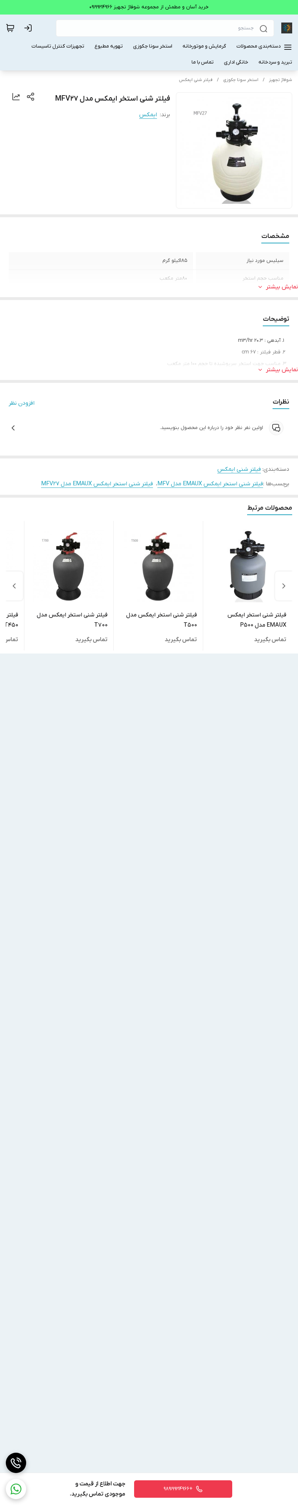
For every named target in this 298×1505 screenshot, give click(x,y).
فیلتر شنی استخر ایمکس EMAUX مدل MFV (210, 483)
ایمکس (148, 114)
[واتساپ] (16, 1489)
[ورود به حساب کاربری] (29, 28)
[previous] (284, 585)
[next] (14, 585)
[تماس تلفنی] (16, 1463)
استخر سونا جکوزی (240, 80)
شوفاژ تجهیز (280, 80)
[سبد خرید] (10, 28)
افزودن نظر (22, 403)
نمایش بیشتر (282, 287)
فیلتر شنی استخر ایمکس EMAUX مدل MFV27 (97, 483)
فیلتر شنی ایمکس (196, 80)
